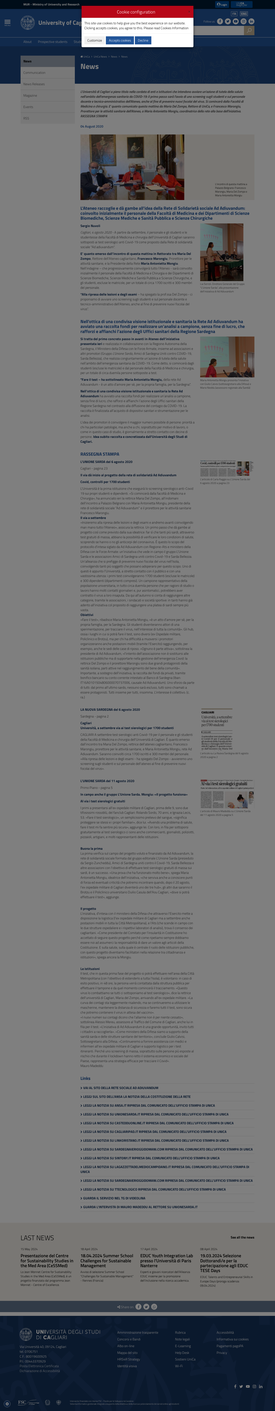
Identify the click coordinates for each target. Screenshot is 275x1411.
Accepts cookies (120, 40)
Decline (143, 40)
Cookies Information (175, 28)
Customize (94, 40)
